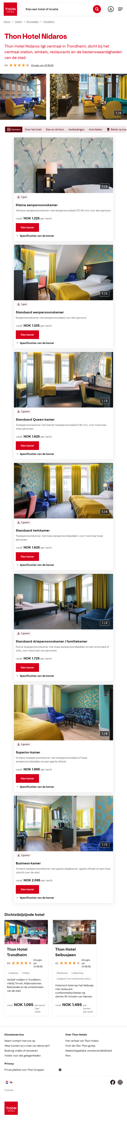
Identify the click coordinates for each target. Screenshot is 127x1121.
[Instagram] (120, 1082)
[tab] (13, 129)
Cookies (8, 1090)
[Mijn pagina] (111, 9)
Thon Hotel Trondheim (17, 952)
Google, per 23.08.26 (42, 65)
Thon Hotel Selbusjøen (65, 952)
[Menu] (120, 9)
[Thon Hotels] (10, 9)
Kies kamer (27, 227)
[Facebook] (112, 1082)
